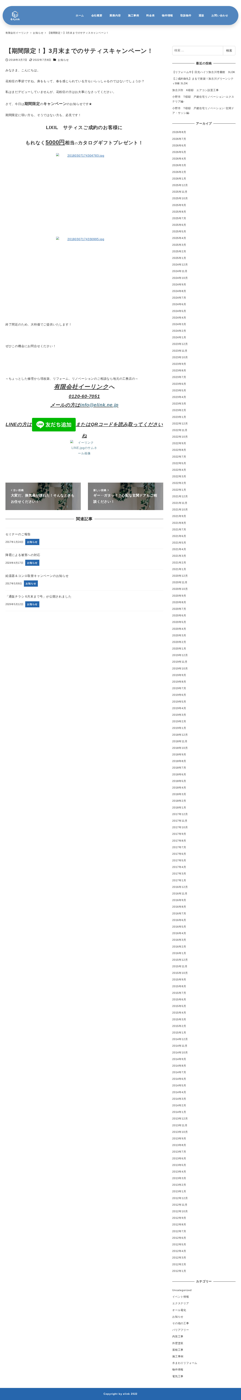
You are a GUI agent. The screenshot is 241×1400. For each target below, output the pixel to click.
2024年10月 (180, 277)
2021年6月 (179, 536)
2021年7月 (179, 529)
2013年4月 (179, 1171)
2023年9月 (179, 363)
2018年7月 (179, 767)
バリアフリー (180, 1329)
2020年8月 (179, 602)
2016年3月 (179, 939)
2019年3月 (179, 714)
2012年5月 (179, 1244)
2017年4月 (179, 866)
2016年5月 (179, 926)
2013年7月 (179, 1151)
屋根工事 (177, 1349)
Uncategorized (181, 1290)
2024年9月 (179, 284)
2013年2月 (179, 1184)
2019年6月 (179, 694)
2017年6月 (179, 853)
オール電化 (179, 1310)
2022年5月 (179, 463)
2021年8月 (179, 522)
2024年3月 (179, 324)
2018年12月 (180, 734)
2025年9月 (179, 205)
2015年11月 (179, 966)
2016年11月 (179, 893)
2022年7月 (179, 456)
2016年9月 (179, 900)
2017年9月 (179, 833)
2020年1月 (179, 648)
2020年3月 (179, 635)
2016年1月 (179, 953)
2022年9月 (179, 443)
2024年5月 (179, 311)
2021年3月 (179, 555)
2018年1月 (179, 807)
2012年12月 (180, 1198)
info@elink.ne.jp (99, 405)
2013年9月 (179, 1138)
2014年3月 (179, 1098)
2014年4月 (179, 1092)
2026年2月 (179, 171)
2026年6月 (179, 145)
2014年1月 (179, 1111)
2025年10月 (180, 198)
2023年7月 (179, 377)
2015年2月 (179, 1025)
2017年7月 (179, 847)
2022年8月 (179, 449)
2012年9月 (179, 1217)
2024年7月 (179, 297)
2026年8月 (179, 132)
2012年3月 (179, 1257)
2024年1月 (179, 337)
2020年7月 (179, 608)
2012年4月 (179, 1250)
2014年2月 (179, 1105)
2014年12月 (180, 1039)
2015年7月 (179, 992)
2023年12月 (180, 343)
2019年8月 (179, 681)
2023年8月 (179, 370)
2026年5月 (179, 152)
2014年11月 (179, 1045)
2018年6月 (179, 774)
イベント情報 (180, 1296)
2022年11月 (179, 430)
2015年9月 (179, 979)
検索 (229, 50)
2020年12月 (180, 575)
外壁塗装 (177, 1343)
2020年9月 (179, 595)
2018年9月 (179, 754)
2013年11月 (179, 1125)
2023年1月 (179, 416)
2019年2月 (179, 721)
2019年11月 (179, 661)
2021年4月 (179, 549)
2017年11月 (179, 820)
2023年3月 (179, 403)
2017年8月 (179, 840)
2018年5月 (179, 781)
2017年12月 (180, 814)
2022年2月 (179, 482)
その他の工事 (180, 1323)
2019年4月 (179, 708)
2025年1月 (179, 257)
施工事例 (177, 1356)
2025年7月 (179, 218)
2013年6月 (179, 1158)
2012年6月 (179, 1237)
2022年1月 (179, 489)
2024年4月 (179, 317)
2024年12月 (180, 264)
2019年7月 (179, 688)
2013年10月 (180, 1131)
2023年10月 (180, 357)
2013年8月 (179, 1145)
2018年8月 (179, 761)
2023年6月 (179, 383)
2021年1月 (179, 569)
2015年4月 (179, 1012)
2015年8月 (179, 986)
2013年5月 (179, 1165)
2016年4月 (179, 933)
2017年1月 (179, 880)
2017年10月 (180, 827)
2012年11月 (179, 1204)
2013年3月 (179, 1178)
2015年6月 (179, 999)
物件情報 (177, 1369)
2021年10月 (180, 509)
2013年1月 (179, 1191)
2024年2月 (179, 330)
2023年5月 (179, 390)
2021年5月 (179, 542)
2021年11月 (179, 502)
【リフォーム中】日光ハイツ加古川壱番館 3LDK (203, 72)
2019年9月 (179, 675)
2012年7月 (179, 1231)
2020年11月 (179, 582)
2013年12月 (180, 1118)
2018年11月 (179, 741)
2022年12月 (180, 423)
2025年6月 (179, 224)
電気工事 (177, 1376)
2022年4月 (179, 469)
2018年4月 (179, 787)
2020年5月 (179, 622)
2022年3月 (179, 476)
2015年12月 (180, 959)
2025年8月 (179, 211)
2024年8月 (179, 291)
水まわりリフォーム (184, 1362)
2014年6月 (179, 1078)
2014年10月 (180, 1052)
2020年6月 (179, 615)
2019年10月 (180, 668)
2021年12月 (180, 496)
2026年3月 (179, 165)
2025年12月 (180, 185)
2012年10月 (180, 1211)
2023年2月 (179, 410)
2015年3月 (179, 1019)
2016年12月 (180, 886)
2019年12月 (180, 655)
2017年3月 (179, 873)
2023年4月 (179, 396)
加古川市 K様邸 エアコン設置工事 (195, 90)
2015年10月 (180, 972)
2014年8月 (179, 1065)
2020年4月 (179, 628)
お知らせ (63, 59)
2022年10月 (180, 436)
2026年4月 (179, 158)
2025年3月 (179, 244)
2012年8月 (179, 1224)
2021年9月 (179, 516)
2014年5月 (179, 1085)
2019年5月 (179, 701)
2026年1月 (179, 178)
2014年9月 (179, 1059)
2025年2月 (179, 251)
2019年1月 (179, 727)
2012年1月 (179, 1270)
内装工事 (177, 1336)
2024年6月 (179, 304)
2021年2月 (179, 562)
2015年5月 (179, 1006)
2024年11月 (179, 271)
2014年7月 (179, 1072)
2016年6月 (179, 920)
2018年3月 (179, 794)
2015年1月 (179, 1032)
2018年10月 (180, 747)
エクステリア (180, 1303)
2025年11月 (179, 191)
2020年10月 (180, 588)
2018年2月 (179, 800)
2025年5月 (179, 231)
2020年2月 (179, 641)
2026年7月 (179, 138)
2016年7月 (179, 913)
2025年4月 (179, 238)
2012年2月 (179, 1264)
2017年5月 (179, 860)
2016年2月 (179, 946)
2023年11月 (179, 350)
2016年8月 (179, 906)
